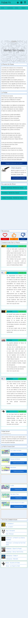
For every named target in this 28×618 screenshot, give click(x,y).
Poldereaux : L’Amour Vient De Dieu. (14, 552)
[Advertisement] (14, 25)
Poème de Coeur (18, 489)
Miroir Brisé (13, 467)
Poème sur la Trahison (19, 471)
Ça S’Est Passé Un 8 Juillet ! (17, 502)
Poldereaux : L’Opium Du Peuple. (14, 548)
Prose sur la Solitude (18, 454)
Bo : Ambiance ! (10, 523)
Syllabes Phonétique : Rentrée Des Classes (13, 198)
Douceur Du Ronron (15, 459)
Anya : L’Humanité (10, 530)
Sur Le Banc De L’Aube (15, 450)
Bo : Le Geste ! (9, 527)
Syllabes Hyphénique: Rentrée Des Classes (13, 188)
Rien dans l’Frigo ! (14, 494)
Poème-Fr (6, 2)
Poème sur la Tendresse (18, 462)
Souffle (12, 485)
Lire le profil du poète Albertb (18, 178)
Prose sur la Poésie (18, 506)
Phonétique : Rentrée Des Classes (10, 193)
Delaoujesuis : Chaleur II (12, 555)
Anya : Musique (10, 534)
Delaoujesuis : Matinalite (12, 559)
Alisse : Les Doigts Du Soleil (13, 566)
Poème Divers (18, 498)
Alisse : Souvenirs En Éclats (13, 562)
